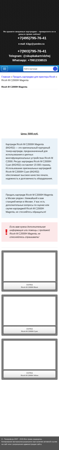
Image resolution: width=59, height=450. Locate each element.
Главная (5, 77)
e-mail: (31, 44)
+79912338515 (37, 60)
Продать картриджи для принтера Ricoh (34, 77)
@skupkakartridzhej (36, 55)
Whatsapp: (20, 60)
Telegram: (16, 55)
